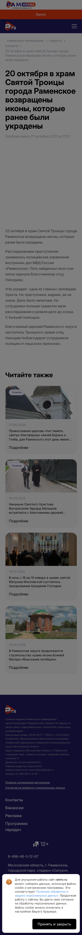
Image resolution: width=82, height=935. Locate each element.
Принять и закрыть (54, 924)
